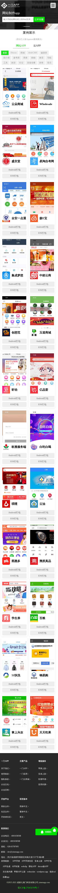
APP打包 (48, 861)
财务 (41, 62)
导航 (49, 58)
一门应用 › (24, 774)
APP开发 (16, 861)
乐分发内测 (7, 872)
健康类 (44, 53)
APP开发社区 (27, 861)
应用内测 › (42, 784)
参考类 (16, 58)
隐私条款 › (5, 779)
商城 (22, 53)
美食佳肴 (31, 62)
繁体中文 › (24, 812)
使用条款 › (5, 774)
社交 (21, 62)
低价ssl (53, 872)
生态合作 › (5, 812)
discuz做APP (43, 866)
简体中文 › (24, 806)
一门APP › (24, 768)
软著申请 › (42, 779)
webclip (24, 866)
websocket (31, 872)
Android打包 (14, 113)
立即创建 (39, 19)
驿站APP (32, 866)
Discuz (14, 52)
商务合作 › (5, 806)
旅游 (13, 62)
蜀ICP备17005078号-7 (28, 888)
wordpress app (42, 872)
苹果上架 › (42, 768)
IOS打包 (14, 119)
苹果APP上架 (19, 872)
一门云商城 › (25, 779)
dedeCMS (32, 52)
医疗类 (6, 58)
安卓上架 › (42, 774)
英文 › (22, 817)
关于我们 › (5, 768)
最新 (5, 53)
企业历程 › (5, 790)
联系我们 (5, 828)
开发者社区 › (6, 817)
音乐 (49, 62)
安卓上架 (38, 861)
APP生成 (6, 866)
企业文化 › (5, 784)
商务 (25, 58)
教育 (41, 58)
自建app (6, 877)
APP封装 (15, 866)
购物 (33, 58)
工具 (5, 62)
